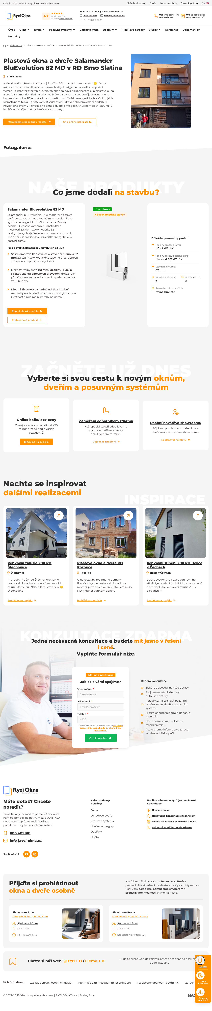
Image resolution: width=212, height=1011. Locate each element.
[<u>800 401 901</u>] (5, 833)
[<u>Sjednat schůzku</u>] (14, 923)
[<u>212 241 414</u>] (114, 928)
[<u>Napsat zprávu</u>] (148, 810)
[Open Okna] (28, 30)
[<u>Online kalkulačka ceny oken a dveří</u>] (183, 16)
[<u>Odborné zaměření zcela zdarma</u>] (156, 16)
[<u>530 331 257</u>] (14, 928)
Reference (16, 45)
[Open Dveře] (43, 30)
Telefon (82, 713)
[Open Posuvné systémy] (74, 30)
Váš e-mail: (84, 701)
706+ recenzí (66, 18)
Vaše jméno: (85, 689)
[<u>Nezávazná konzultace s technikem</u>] (148, 816)
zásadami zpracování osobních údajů (101, 726)
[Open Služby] (159, 30)
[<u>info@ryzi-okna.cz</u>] (5, 840)
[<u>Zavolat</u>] (200, 960)
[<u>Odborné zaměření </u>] (200, 992)
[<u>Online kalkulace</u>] (200, 975)
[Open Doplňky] (116, 30)
